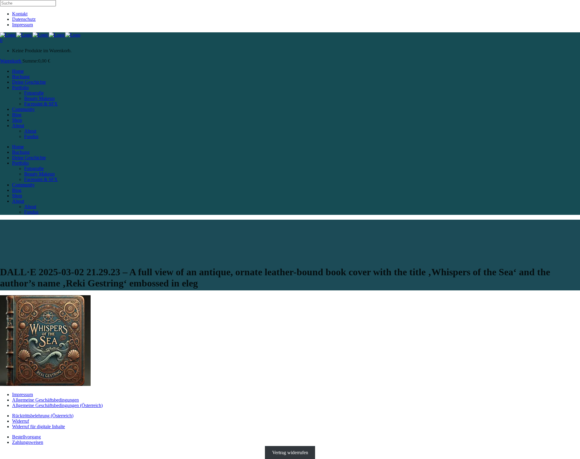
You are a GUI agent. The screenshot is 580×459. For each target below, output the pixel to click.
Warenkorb (11, 60)
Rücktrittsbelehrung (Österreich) (42, 415)
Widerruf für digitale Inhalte (38, 426)
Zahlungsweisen (27, 442)
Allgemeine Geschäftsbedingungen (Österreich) (57, 405)
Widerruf (20, 421)
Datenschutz (24, 19)
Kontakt (19, 13)
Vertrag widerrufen (290, 452)
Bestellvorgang (26, 436)
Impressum (22, 24)
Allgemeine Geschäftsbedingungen (45, 399)
